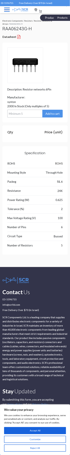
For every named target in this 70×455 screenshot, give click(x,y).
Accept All (35, 430)
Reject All (35, 448)
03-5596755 (7, 3)
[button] (52, 113)
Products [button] (62, 17)
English (35, 9)
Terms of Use (14, 404)
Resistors (28, 21)
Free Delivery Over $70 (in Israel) (35, 3)
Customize (35, 439)
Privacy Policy (40, 404)
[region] (35, 429)
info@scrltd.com (11, 304)
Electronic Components (12, 21)
